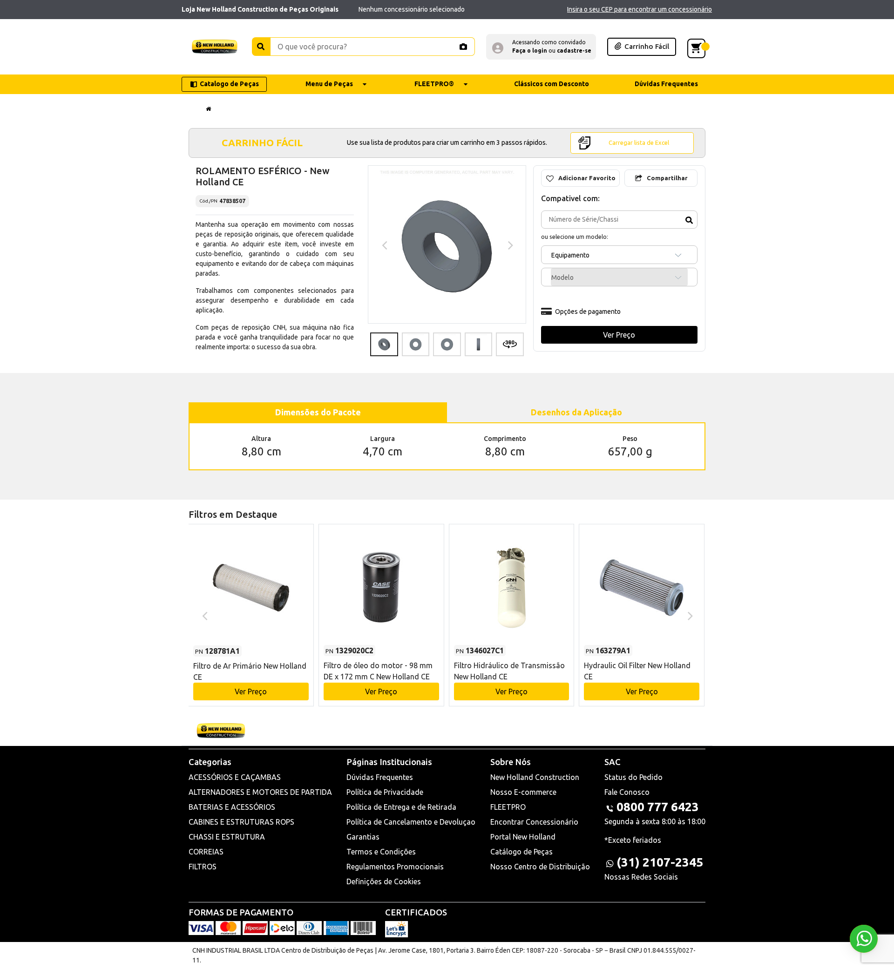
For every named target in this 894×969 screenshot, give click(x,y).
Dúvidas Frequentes (379, 777)
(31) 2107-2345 (659, 862)
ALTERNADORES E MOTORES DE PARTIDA (260, 792)
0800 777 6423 (657, 806)
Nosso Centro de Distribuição (540, 866)
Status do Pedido (633, 777)
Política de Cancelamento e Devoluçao (410, 822)
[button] (541, 47)
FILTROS (203, 866)
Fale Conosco (627, 792)
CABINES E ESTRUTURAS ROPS (241, 822)
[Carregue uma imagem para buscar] (463, 47)
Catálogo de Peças (521, 851)
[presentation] (383, 244)
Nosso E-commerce (523, 792)
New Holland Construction (534, 777)
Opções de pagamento (588, 311)
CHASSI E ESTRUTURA (227, 837)
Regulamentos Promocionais (395, 866)
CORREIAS (206, 851)
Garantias (362, 837)
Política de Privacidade (384, 792)
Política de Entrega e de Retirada (401, 807)
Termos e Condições (381, 851)
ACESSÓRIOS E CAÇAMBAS (235, 777)
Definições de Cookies (383, 881)
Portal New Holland (522, 837)
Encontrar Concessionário (534, 822)
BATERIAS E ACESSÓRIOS (232, 807)
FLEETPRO (508, 807)
